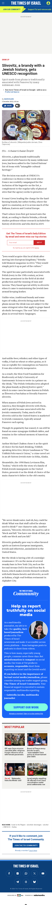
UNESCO (6, 827)
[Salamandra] (39, 895)
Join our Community (11, 9)
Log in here (33, 850)
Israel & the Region (18, 825)
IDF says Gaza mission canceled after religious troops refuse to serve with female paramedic (15, 752)
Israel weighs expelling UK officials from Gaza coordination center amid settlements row (36, 781)
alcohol (45, 825)
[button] (48, 3)
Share (9, 106)
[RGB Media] (20, 895)
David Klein (9, 99)
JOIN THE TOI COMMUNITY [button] (26, 845)
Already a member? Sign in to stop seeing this (26, 713)
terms (37, 248)
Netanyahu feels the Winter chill (13, 779)
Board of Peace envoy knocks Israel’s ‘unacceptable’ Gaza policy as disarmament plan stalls (36, 753)
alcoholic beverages (34, 825)
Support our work (26, 707)
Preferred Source (12, 92)
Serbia (14, 827)
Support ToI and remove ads (39, 9)
